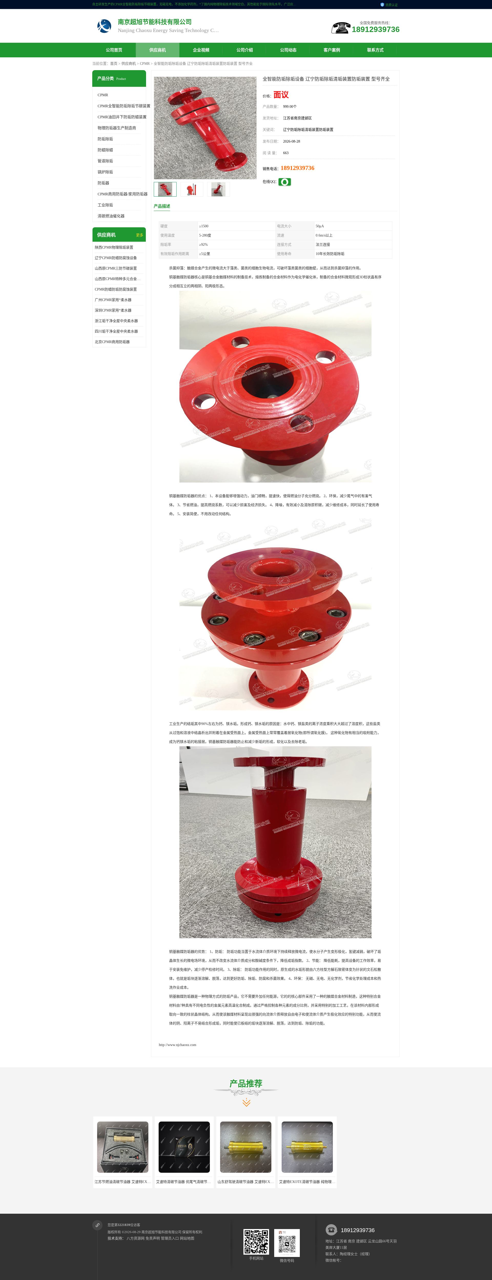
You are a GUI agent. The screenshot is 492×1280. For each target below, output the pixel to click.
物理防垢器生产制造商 (117, 128)
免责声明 (153, 1238)
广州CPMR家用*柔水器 (113, 300)
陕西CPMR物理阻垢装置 (114, 247)
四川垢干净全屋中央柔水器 (116, 331)
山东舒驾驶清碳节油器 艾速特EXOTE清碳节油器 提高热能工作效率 (208, 1182)
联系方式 (375, 50)
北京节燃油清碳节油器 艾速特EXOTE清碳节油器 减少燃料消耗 (390, 1182)
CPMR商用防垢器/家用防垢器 (123, 194)
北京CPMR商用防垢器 (112, 342)
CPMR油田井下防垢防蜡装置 (122, 117)
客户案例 (332, 50)
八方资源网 (136, 1238)
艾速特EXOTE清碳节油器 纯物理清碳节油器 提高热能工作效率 (267, 1182)
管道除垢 (105, 161)
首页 (113, 64)
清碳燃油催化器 (111, 216)
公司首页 (114, 50)
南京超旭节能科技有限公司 (161, 1232)
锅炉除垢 (105, 172)
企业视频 (201, 50)
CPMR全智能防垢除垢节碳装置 (124, 106)
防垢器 (103, 183)
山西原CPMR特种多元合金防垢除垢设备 (119, 279)
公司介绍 (245, 50)
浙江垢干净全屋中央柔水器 (116, 321)
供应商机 (157, 50)
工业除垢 (105, 205)
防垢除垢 (105, 139)
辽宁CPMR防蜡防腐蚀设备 (116, 258)
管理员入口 (170, 1238)
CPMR (145, 64)
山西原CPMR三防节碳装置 (116, 268)
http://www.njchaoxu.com (177, 1045)
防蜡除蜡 (105, 150)
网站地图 (187, 1238)
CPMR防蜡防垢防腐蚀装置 (116, 289)
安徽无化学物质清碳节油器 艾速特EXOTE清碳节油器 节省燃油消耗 (331, 1182)
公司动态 (288, 50)
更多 (139, 235)
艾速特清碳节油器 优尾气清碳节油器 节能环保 (130, 1182)
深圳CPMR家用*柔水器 (113, 310)
